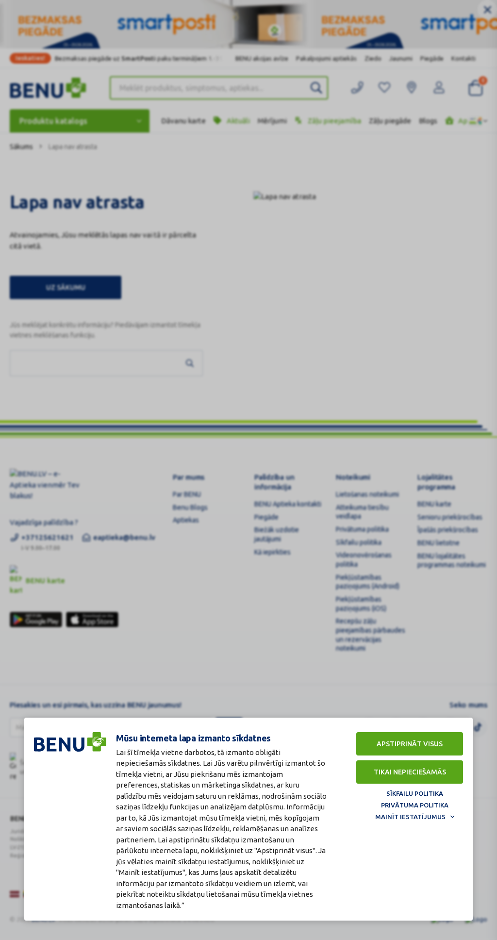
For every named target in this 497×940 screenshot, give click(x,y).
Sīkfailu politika (414, 793)
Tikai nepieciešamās (410, 772)
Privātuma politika (414, 805)
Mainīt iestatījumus (410, 816)
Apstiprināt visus (410, 744)
